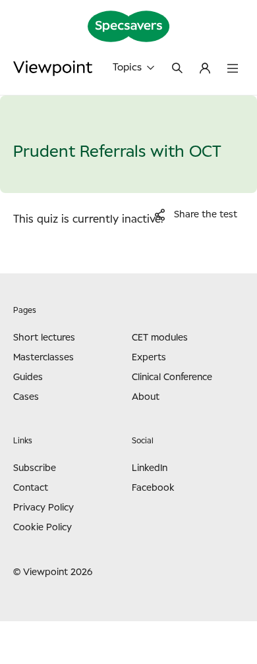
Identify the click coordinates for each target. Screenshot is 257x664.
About (145, 397)
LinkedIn (149, 468)
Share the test (205, 214)
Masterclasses (43, 357)
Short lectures (44, 338)
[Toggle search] (177, 69)
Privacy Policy (43, 507)
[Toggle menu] (232, 69)
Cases (26, 397)
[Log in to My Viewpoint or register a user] (205, 69)
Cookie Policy (42, 527)
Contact (30, 488)
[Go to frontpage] (52, 68)
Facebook (153, 488)
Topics (127, 67)
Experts (149, 357)
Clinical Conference (172, 377)
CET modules (160, 338)
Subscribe (34, 468)
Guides (28, 377)
